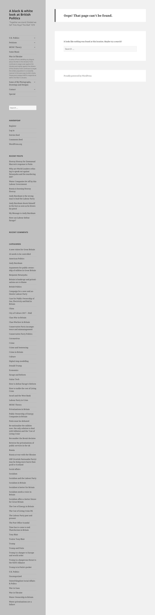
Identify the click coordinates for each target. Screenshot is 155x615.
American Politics (16, 258)
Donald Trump (15, 365)
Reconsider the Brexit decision (22, 438)
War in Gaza (14, 588)
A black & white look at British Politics (21, 14)
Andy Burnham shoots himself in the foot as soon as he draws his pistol (22, 206)
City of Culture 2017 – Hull (20, 313)
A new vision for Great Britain (22, 249)
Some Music (14, 52)
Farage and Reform (17, 375)
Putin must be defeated (19, 421)
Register (12, 126)
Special (12, 94)
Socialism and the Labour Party (22, 478)
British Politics (15, 286)
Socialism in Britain (17, 483)
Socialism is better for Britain (21, 487)
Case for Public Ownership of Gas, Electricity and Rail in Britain (21, 301)
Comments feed (16, 139)
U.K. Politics (14, 38)
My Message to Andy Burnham (22, 213)
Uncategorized (15, 576)
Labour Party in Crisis (18, 400)
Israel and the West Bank (20, 395)
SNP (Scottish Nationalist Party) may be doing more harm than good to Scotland (22, 462)
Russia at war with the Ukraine (22, 454)
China (11, 308)
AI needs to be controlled (20, 254)
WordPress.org (15, 144)
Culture (12, 356)
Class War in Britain (17, 317)
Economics (13, 370)
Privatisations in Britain (19, 409)
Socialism (13, 473)
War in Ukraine (22, 67)
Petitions (13, 42)
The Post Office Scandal (19, 523)
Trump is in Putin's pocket (20, 567)
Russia (12, 450)
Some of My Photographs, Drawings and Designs (20, 83)
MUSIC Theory (15, 47)
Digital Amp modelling (19, 361)
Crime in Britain (16, 352)
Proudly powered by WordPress (78, 76)
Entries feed (14, 135)
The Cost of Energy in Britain (21, 506)
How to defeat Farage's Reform (22, 384)
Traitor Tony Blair (17, 539)
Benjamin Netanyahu (18, 275)
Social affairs (14, 469)
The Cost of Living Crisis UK (21, 511)
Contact (12, 89)
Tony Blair (13, 534)
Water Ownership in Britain (21, 597)
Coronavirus (14, 338)
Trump (12, 543)
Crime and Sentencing (18, 347)
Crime (11, 343)
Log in (11, 130)
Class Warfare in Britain (19, 322)
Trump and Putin (16, 548)
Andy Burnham (15, 263)
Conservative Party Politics (20, 334)
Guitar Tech (14, 379)
